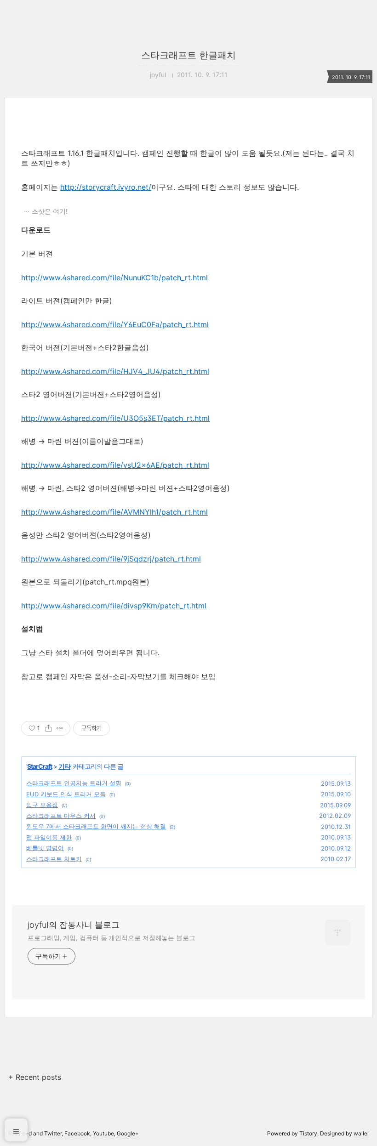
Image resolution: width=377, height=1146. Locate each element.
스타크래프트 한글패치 (188, 55)
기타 (64, 766)
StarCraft (39, 766)
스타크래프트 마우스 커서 (61, 815)
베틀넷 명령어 (45, 847)
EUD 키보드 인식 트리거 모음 (66, 794)
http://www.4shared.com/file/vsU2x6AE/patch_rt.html (115, 465)
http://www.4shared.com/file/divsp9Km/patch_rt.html (113, 605)
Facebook (77, 1133)
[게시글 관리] (60, 728)
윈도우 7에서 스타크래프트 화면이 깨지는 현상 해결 (96, 826)
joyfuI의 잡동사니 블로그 (74, 925)
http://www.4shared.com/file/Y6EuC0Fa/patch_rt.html (115, 324)
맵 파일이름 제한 (49, 837)
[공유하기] (48, 728)
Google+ (128, 1133)
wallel (361, 1133)
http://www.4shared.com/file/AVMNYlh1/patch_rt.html (114, 511)
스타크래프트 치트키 (54, 858)
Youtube (103, 1133)
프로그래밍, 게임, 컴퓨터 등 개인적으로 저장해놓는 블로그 (111, 938)
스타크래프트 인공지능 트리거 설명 (73, 783)
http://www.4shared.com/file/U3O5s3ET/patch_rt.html (115, 418)
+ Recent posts (34, 1077)
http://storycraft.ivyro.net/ (105, 187)
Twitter (53, 1133)
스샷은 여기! (50, 211)
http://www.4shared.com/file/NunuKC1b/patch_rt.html (114, 277)
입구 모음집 (42, 804)
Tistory (308, 1133)
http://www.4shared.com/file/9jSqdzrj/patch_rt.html (111, 558)
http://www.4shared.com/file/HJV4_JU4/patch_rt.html (115, 371)
